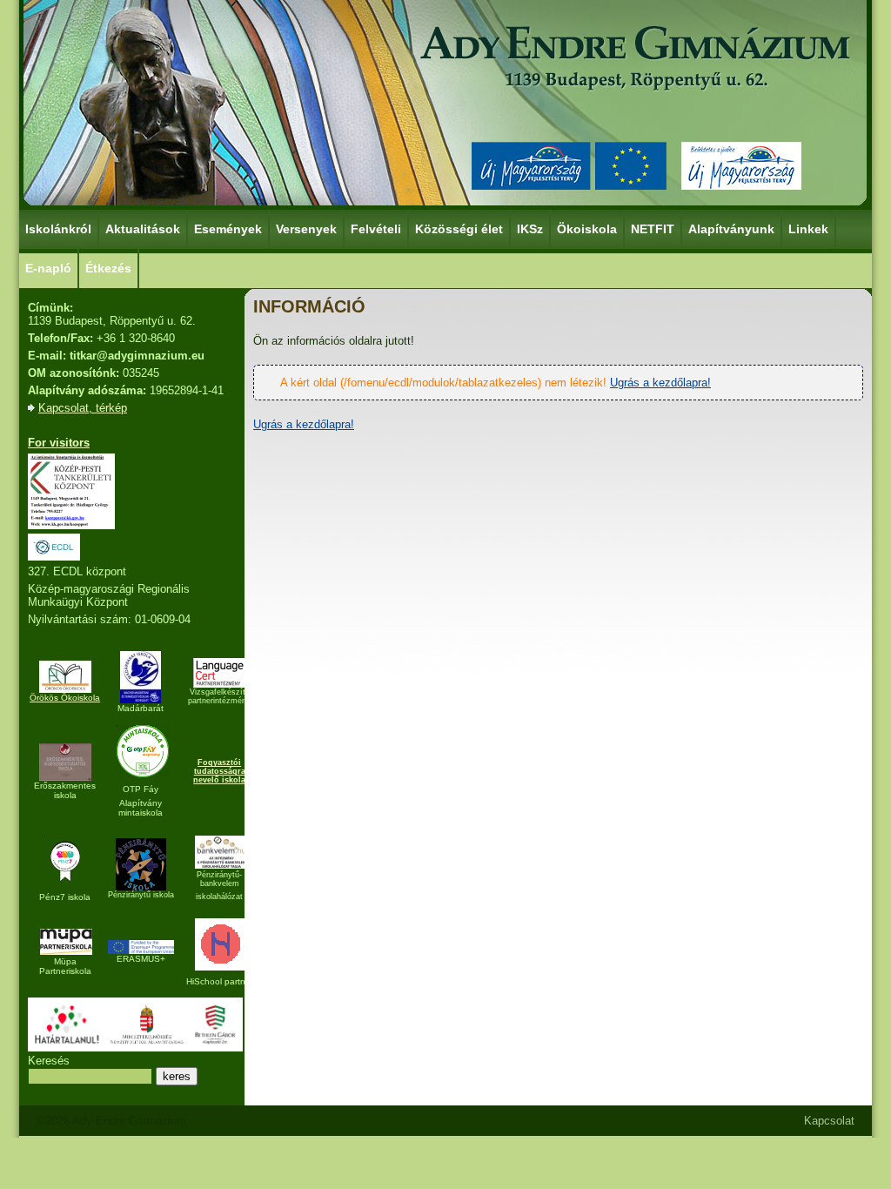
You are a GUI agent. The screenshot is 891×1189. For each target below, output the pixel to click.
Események (228, 229)
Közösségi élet (459, 229)
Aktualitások (142, 229)
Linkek (808, 229)
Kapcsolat (829, 1120)
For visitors (59, 442)
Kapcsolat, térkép (82, 407)
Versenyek (306, 229)
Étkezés (108, 268)
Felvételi (376, 229)
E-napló (48, 268)
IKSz (530, 229)
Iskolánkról (58, 229)
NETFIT (652, 229)
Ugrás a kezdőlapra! (660, 382)
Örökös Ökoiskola (65, 697)
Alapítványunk (731, 229)
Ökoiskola (587, 229)
